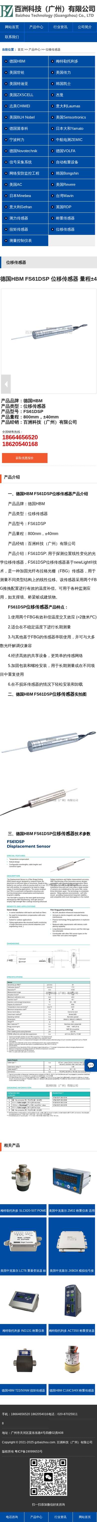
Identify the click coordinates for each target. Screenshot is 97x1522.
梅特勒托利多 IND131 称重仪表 (23, 1330)
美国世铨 (16, 72)
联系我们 (12, 37)
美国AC (15, 184)
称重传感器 (65, 218)
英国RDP (63, 207)
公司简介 (85, 27)
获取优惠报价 (25, 458)
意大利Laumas (68, 106)
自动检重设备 (67, 162)
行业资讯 (60, 27)
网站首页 (12, 27)
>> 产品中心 (32, 49)
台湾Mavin (64, 196)
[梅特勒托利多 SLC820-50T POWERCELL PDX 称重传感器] (23, 1203)
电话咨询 (12, 1517)
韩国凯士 (63, 83)
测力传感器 (18, 218)
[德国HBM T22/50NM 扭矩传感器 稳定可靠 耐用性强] (23, 1383)
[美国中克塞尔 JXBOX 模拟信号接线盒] (71, 1263)
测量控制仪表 (20, 240)
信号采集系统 (20, 162)
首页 (21, 49)
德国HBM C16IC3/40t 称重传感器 (71, 1390)
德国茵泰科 (18, 128)
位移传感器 (65, 229)
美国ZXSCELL (21, 95)
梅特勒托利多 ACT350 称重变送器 (72, 1330)
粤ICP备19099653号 (29, 1451)
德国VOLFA (65, 151)
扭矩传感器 (18, 229)
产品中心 (36, 27)
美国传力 (63, 72)
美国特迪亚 (18, 83)
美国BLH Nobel (22, 117)
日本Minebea (20, 196)
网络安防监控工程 (24, 173)
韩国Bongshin (67, 173)
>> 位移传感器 (50, 49)
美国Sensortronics (71, 117)
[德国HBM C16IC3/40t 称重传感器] (71, 1383)
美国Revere (65, 184)
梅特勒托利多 (67, 61)
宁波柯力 (16, 139)
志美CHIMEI (19, 106)
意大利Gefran (20, 207)
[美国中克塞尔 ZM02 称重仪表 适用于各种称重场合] (71, 1203)
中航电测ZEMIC (69, 139)
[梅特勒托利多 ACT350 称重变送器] (71, 1323)
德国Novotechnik (23, 151)
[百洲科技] (48, 17)
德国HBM (17, 61)
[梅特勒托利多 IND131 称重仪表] (23, 1323)
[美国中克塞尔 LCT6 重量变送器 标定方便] (23, 1263)
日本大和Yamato (69, 128)
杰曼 (59, 95)
